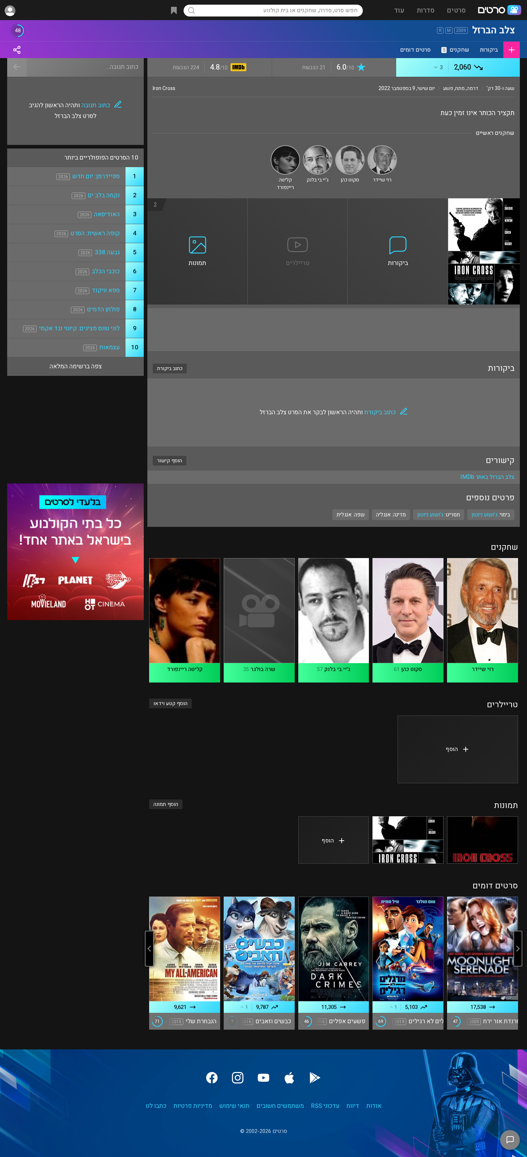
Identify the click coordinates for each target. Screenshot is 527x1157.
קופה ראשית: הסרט (95, 233)
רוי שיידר (483, 669)
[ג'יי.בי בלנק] (318, 148)
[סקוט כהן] (350, 148)
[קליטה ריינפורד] (285, 148)
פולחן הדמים (103, 309)
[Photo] (482, 840)
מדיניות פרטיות (193, 1105)
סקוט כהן (411, 669)
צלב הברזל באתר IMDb (487, 477)
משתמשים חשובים (280, 1105)
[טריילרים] (298, 202)
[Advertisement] (333, 329)
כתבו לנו (156, 1105)
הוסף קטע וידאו (170, 703)
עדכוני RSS (325, 1105)
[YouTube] (263, 1077)
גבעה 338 (107, 252)
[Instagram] (237, 1077)
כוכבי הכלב (106, 271)
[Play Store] (315, 1077)
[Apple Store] (289, 1077)
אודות (373, 1105)
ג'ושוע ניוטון (430, 515)
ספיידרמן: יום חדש (96, 176)
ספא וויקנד (106, 290)
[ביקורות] (398, 202)
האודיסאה (107, 214)
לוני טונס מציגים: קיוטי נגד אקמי (79, 328)
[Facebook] (211, 1077)
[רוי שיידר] (382, 148)
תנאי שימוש (234, 1105)
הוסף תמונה (165, 804)
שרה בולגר (263, 669)
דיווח (353, 1105)
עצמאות (109, 347)
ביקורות (489, 50)
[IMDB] (237, 68)
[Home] (499, 10)
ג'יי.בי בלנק (337, 669)
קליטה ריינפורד (185, 669)
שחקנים (456, 50)
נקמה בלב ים (104, 195)
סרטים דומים (415, 50)
